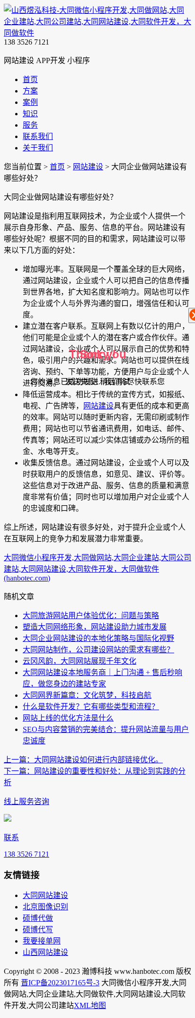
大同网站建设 (45, 895)
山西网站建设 (45, 952)
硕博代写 (38, 929)
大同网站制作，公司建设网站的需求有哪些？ (98, 650)
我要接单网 (42, 941)
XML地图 (90, 1005)
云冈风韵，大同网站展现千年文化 (79, 661)
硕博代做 (38, 918)
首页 (57, 167)
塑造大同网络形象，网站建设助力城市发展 (95, 627)
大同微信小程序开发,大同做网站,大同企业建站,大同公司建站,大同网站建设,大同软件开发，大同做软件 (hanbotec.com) (97, 568)
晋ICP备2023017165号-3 (60, 983)
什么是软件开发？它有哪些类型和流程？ (91, 707)
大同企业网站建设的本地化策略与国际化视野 (98, 638)
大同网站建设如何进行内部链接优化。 (83, 760)
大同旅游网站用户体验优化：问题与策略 (91, 615)
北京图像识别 (45, 907)
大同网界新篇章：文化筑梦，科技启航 (87, 695)
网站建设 (88, 167)
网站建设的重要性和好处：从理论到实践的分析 (95, 777)
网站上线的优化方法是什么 (68, 718)
